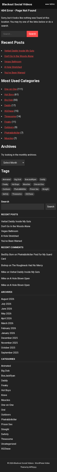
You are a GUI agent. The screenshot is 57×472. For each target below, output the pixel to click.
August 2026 (7, 299)
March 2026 (7, 323)
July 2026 (6, 303)
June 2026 (6, 308)
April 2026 (6, 318)
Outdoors (9, 127)
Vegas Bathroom (12, 61)
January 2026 (8, 333)
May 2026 (6, 313)
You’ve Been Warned (14, 72)
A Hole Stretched (13, 67)
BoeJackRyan (30, 179)
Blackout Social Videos (17, 4)
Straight (45, 189)
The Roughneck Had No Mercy (27, 265)
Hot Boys (9, 94)
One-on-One (10, 89)
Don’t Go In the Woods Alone (18, 56)
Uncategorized (8, 443)
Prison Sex (34, 189)
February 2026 (8, 328)
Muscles (8, 138)
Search (5, 201)
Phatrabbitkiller (12, 132)
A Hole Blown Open (20, 278)
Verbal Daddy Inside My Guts (19, 50)
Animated (7, 179)
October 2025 (8, 347)
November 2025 (9, 342)
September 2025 (9, 352)
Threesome (10, 116)
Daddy (7, 105)
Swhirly (5, 194)
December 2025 (9, 338)
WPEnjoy (32, 467)
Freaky (7, 121)
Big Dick (8, 100)
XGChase (9, 111)
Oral (3, 409)
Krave (4, 395)
